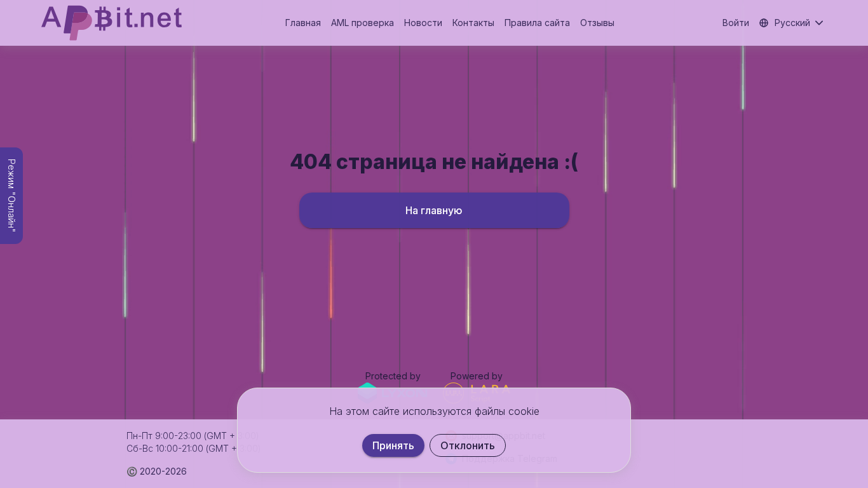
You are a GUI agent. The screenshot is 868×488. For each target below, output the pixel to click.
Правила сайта (537, 22)
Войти (735, 22)
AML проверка (362, 22)
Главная (303, 22)
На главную (434, 210)
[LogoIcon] (111, 23)
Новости (423, 22)
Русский (792, 22)
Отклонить (467, 445)
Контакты (473, 22)
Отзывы (597, 22)
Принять (393, 445)
